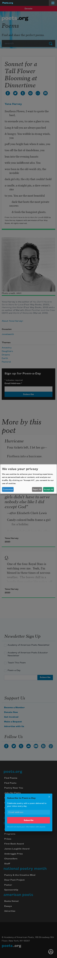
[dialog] (28, 479)
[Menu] (53, 3)
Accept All (48, 489)
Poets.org (7, 3)
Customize (8, 489)
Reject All (37, 489)
